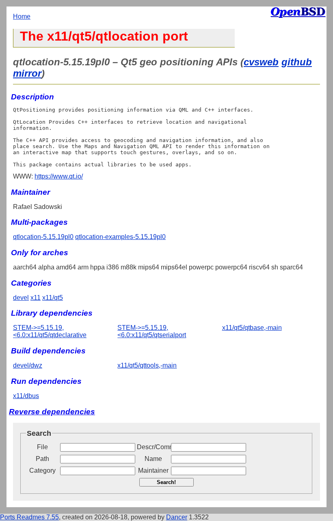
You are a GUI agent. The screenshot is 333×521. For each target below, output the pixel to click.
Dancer (176, 517)
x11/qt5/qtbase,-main (252, 327)
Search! (166, 482)
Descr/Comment (153, 446)
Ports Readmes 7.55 (29, 517)
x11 (35, 297)
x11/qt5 (52, 297)
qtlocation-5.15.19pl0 (43, 236)
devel (21, 297)
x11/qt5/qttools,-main (147, 365)
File (42, 446)
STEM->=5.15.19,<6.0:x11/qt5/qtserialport (151, 331)
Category (42, 470)
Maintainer (153, 470)
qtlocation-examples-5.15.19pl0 (120, 236)
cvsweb (261, 61)
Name (153, 458)
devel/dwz (27, 365)
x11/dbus (26, 395)
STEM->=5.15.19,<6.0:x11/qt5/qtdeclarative (49, 331)
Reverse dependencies (52, 411)
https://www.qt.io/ (59, 176)
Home (21, 16)
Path (42, 458)
